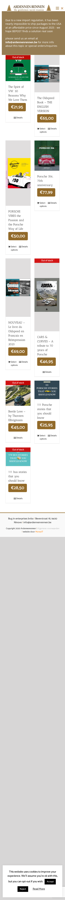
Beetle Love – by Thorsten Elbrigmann (16, 416)
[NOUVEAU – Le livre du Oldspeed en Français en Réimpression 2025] (18, 288)
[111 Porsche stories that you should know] (46, 390)
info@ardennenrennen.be (21, 42)
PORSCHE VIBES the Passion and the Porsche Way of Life (16, 220)
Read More (39, 889)
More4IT (39, 531)
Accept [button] (50, 882)
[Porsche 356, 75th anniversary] (46, 156)
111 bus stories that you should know (17, 476)
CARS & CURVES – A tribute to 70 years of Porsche (45, 345)
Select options (43, 130)
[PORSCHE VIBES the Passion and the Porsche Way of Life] (18, 173)
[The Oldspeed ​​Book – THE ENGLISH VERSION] (46, 73)
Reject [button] (23, 889)
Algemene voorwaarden (48, 528)
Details (19, 117)
